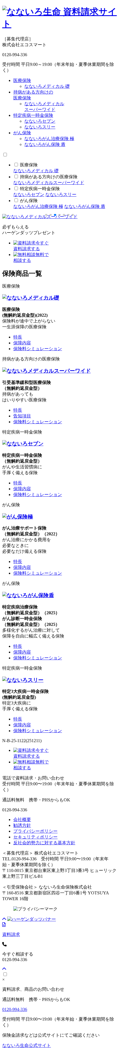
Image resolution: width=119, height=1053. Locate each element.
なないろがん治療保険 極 (49, 138)
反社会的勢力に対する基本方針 (44, 842)
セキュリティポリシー (35, 837)
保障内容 (22, 342)
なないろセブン (39, 121)
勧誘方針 (22, 825)
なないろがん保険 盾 (44, 144)
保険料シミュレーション (37, 348)
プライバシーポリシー (35, 831)
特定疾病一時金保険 (33, 115)
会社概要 (22, 819)
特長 (17, 337)
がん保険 (22, 132)
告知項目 (22, 416)
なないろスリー (39, 127)
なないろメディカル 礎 (47, 86)
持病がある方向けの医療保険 (48, 176)
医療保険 (22, 80)
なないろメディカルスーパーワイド (48, 182)
